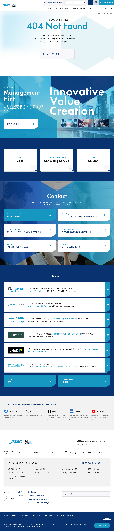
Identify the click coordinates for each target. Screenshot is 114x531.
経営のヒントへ (13, 124)
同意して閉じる (102, 525)
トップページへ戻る (51, 54)
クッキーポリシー (30, 526)
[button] (48, 2)
